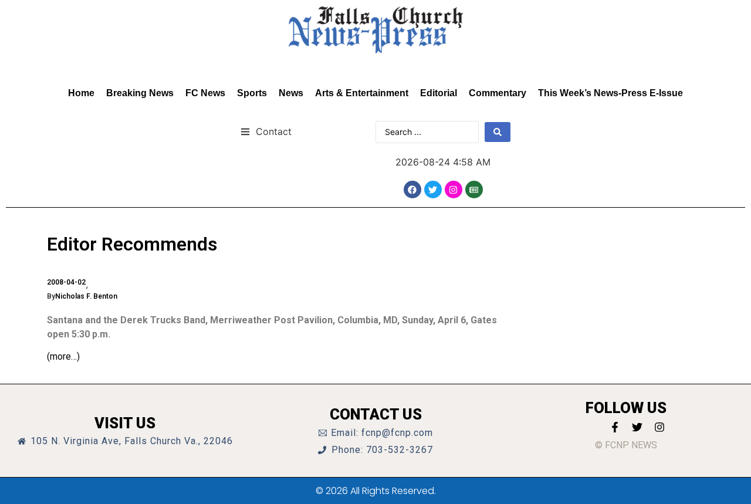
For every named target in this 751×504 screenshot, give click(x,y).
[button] (266, 131)
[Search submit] (497, 132)
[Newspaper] (474, 189)
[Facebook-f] (615, 427)
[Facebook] (412, 189)
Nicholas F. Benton (86, 296)
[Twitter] (433, 189)
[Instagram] (453, 189)
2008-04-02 (66, 282)
